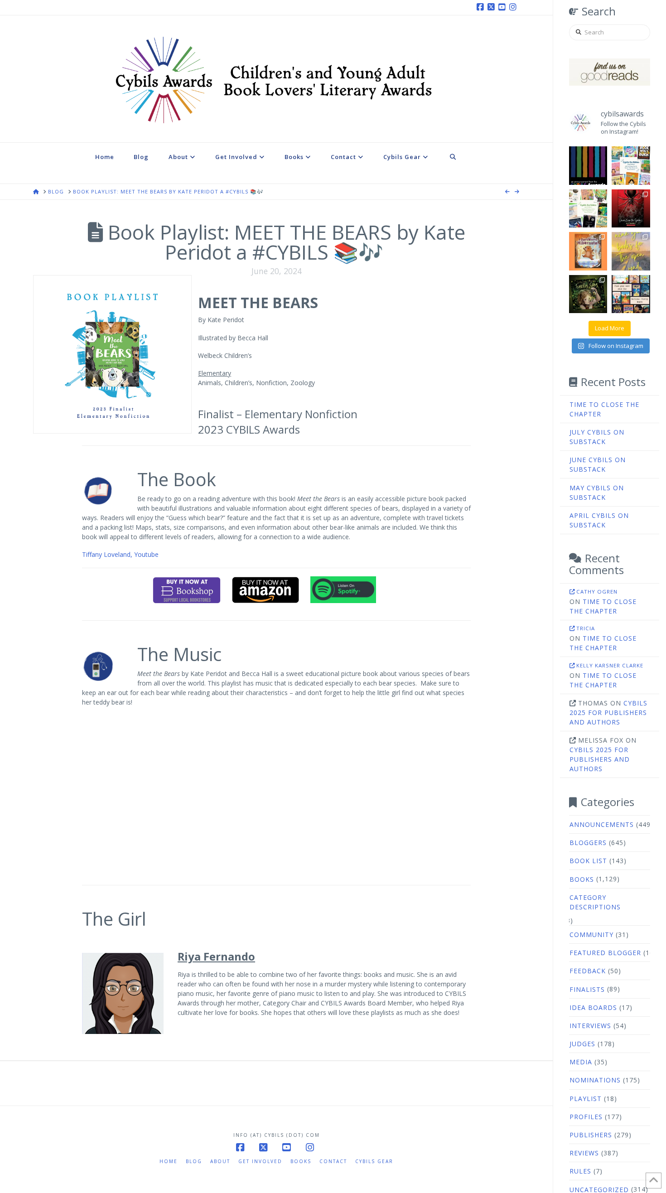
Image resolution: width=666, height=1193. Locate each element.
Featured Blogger (605, 952)
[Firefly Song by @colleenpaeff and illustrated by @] (588, 294)
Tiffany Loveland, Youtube (120, 554)
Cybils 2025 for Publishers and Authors (608, 712)
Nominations (595, 1080)
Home (168, 1161)
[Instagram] (514, 7)
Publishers (590, 1134)
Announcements (601, 824)
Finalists (587, 989)
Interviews (590, 1025)
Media (580, 1062)
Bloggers (588, 842)
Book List (588, 860)
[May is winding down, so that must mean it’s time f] (631, 165)
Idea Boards (593, 1007)
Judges (582, 1043)
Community (591, 934)
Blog (194, 1161)
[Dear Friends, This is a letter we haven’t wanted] (588, 165)
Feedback (587, 970)
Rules (580, 1171)
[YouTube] (503, 7)
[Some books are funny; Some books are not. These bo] (631, 294)
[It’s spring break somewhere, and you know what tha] (631, 251)
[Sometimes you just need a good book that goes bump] (631, 208)
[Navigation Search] (453, 163)
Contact (333, 1161)
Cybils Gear (374, 1161)
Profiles (586, 1116)
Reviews (584, 1153)
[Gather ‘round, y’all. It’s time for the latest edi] (588, 208)
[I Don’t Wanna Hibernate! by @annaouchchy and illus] (588, 251)
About (220, 1161)
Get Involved (260, 1161)
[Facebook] (481, 7)
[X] (492, 7)
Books (581, 879)
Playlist (585, 1098)
